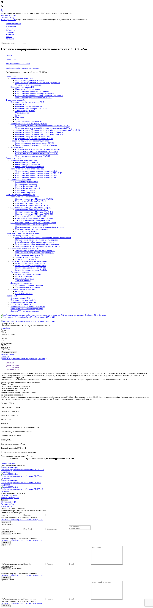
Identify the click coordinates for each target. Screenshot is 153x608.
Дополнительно (12, 367)
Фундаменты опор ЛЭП (15, 100)
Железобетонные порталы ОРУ (23, 300)
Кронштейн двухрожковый (26, 184)
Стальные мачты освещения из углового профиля (31, 208)
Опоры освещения (13, 158)
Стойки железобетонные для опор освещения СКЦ (36, 171)
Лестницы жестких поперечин (27, 287)
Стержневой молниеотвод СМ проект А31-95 (34, 218)
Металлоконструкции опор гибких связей (28, 307)
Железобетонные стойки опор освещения (27, 169)
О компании (11, 26)
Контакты (10, 39)
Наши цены (10, 28)
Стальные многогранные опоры (28, 85)
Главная (9, 55)
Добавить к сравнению (10, 359)
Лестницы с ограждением (21, 283)
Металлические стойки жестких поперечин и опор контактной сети (43, 238)
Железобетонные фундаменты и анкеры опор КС (35, 251)
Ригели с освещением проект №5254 (30, 264)
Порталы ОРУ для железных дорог (25, 311)
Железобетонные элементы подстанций (27, 309)
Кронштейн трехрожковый (26, 186)
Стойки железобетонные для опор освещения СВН (36, 175)
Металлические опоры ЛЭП (22, 78)
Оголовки (19, 291)
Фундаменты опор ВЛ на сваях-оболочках (32, 136)
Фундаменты (20, 104)
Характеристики (12, 365)
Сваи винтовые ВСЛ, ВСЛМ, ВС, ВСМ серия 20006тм (37, 149)
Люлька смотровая (22, 281)
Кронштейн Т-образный (25, 190)
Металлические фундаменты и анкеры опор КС (34, 253)
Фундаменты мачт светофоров (27, 257)
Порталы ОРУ (11, 296)
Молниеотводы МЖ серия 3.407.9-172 (30, 201)
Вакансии (10, 34)
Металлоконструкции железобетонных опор (33, 98)
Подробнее (5, 328)
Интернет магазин (13, 24)
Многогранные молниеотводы (27, 231)
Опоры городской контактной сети (29, 167)
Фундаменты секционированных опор (31, 109)
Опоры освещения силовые (26, 162)
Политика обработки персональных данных (10, 497)
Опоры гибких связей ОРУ (22, 304)
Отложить (5, 357)
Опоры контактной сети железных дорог (22, 233)
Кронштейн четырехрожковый (27, 188)
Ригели (18, 115)
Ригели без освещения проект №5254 (30, 266)
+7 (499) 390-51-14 (8, 15)
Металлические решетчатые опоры (29, 81)
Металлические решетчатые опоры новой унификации (37, 83)
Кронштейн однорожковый (26, 182)
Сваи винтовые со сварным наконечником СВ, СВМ (36, 154)
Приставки (19, 117)
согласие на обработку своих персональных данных (22, 520)
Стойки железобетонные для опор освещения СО (35, 177)
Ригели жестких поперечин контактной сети (29, 261)
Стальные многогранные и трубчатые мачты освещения (33, 223)
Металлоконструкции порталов (23, 302)
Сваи (17, 119)
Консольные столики (24, 294)
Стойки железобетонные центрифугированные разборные (39, 96)
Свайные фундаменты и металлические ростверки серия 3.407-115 (42, 126)
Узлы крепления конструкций (23, 289)
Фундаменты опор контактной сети (25, 248)
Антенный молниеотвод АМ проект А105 (32, 220)
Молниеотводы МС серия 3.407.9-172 (30, 216)
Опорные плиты (22, 113)
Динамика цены (12, 369)
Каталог (9, 37)
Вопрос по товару (8, 463)
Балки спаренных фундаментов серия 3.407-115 (34, 143)
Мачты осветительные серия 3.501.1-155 (31, 203)
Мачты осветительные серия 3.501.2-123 (31, 210)
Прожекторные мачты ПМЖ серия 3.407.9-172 (34, 199)
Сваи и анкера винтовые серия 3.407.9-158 (32, 156)
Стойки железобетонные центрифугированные (34, 93)
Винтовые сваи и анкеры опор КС (29, 255)
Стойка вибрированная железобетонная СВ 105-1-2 (22, 489)
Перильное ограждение (24, 279)
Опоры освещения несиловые (27, 164)
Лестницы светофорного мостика (29, 285)
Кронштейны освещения (21, 180)
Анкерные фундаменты (25, 111)
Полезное (10, 32)
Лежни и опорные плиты (25, 259)
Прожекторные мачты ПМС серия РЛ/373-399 (34, 214)
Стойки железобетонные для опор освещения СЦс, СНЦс (39, 173)
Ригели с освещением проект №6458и (30, 268)
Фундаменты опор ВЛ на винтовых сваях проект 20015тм (39, 134)
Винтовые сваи (17, 147)
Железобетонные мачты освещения (25, 197)
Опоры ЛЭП (11, 76)
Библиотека (10, 30)
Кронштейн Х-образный (25, 192)
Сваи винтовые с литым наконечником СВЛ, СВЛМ (36, 152)
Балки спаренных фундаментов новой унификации (36, 145)
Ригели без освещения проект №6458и (31, 270)
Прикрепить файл (8, 531)
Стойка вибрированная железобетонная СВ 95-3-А (22, 476)
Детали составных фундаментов (28, 121)
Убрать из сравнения (28, 359)
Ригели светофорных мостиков (28, 274)
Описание (10, 363)
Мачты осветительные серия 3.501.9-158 (31, 205)
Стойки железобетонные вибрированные (32, 91)
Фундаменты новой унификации (28, 106)
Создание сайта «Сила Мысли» (7, 505)
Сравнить (41, 359)
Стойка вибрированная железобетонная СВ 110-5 (21, 483)
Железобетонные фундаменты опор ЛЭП (27, 102)
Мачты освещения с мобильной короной (31, 225)
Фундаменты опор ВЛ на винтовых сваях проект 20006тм (39, 132)
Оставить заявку (7, 18)
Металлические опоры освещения (24, 160)
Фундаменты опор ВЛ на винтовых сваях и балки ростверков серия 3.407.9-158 (47, 130)
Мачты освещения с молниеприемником (31, 229)
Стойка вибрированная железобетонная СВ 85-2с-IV (22, 470)
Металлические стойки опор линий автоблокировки (36, 240)
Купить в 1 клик (7, 354)
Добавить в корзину (9, 352)
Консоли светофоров (23, 276)
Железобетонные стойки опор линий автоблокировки (37, 244)
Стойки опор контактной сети (23, 236)
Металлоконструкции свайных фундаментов (29, 124)
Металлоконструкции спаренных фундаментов (30, 141)
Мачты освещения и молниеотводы (20, 195)
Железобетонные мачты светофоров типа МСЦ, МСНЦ (37, 246)
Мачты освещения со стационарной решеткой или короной (39, 227)
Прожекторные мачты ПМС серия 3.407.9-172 (34, 212)
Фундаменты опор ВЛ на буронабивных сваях (34, 139)
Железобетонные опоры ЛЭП (23, 87)
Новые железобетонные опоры (28, 89)
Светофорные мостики (20, 272)
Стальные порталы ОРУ (20, 298)
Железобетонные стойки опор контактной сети (34, 242)
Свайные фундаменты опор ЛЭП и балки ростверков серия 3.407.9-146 (44, 128)
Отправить (6, 522)
